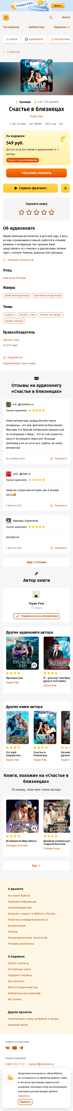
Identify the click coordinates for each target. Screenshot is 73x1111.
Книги (13, 39)
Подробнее (24, 1096)
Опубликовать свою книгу (19, 363)
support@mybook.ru (41, 1064)
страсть (9, 314)
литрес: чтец (27, 314)
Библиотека (36, 27)
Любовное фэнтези (17, 295)
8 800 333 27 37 (15, 1064)
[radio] (22, 212)
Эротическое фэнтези (47, 295)
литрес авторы (14, 321)
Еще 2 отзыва (36, 562)
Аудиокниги (36, 39)
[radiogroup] (36, 212)
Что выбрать (11, 27)
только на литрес (51, 314)
